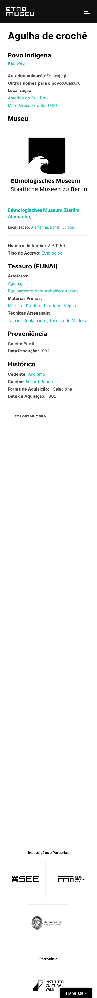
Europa (68, 227)
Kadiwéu (16, 63)
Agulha (14, 283)
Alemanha (39, 227)
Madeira (16, 305)
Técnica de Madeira (68, 320)
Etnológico (52, 253)
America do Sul (23, 97)
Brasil (45, 97)
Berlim (55, 227)
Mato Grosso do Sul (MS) (32, 105)
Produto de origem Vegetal (52, 305)
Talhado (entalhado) (27, 320)
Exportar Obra (30, 416)
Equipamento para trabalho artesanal (44, 290)
